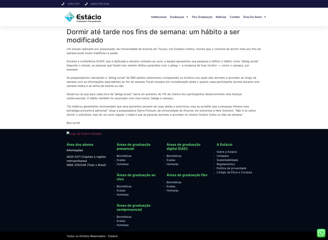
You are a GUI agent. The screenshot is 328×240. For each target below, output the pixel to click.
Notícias (221, 17)
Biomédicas (124, 156)
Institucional (158, 17)
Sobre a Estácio (227, 151)
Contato (235, 17)
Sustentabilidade (227, 160)
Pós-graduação (202, 17)
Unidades (223, 156)
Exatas (121, 160)
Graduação (177, 17)
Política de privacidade (231, 168)
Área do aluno (252, 17)
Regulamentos (226, 164)
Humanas (123, 164)
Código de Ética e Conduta (234, 172)
